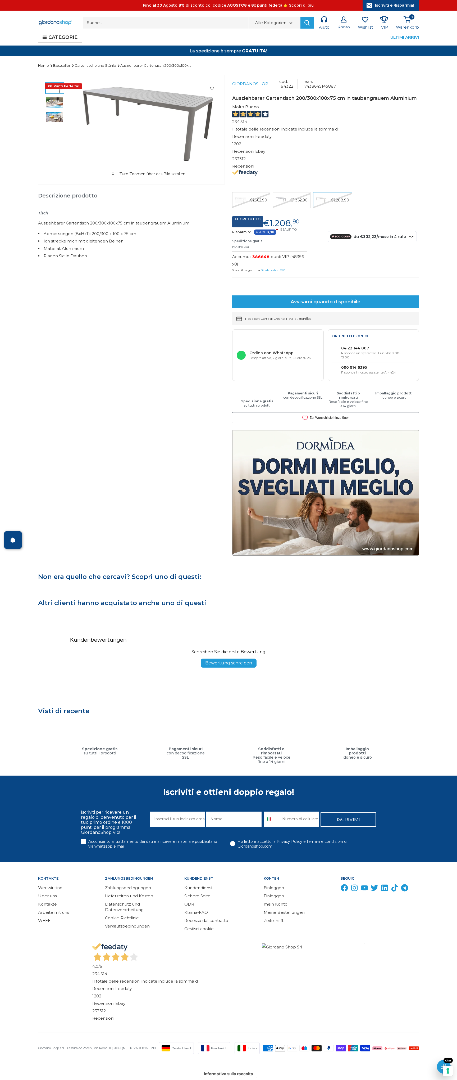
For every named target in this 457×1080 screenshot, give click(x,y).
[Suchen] (307, 23)
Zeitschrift (274, 920)
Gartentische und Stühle (96, 65)
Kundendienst (198, 887)
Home (44, 65)
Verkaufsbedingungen (127, 926)
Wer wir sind (50, 887)
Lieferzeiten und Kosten (129, 895)
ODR (189, 904)
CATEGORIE (62, 37)
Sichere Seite (197, 895)
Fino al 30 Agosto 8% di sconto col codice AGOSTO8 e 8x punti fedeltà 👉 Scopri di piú (228, 5)
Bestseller (62, 65)
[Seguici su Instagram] (354, 889)
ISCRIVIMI (348, 819)
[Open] (13, 540)
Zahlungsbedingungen (128, 887)
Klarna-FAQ (196, 912)
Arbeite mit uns (53, 912)
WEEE (44, 920)
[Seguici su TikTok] (394, 889)
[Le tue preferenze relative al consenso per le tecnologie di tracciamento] (448, 1071)
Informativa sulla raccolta (228, 1073)
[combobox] (272, 819)
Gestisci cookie (199, 928)
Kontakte (47, 904)
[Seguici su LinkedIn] (384, 889)
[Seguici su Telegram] (404, 889)
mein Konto (275, 904)
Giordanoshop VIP (273, 270)
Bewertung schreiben (228, 662)
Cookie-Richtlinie (122, 917)
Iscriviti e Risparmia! (394, 5)
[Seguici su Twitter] (374, 889)
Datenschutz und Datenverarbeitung (124, 907)
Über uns (47, 895)
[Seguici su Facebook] (344, 889)
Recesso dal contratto (206, 920)
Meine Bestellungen (284, 912)
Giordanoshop (250, 83)
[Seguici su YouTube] (364, 889)
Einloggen (274, 887)
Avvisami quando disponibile (325, 302)
